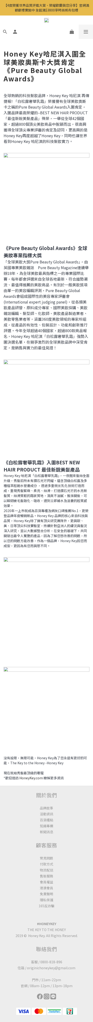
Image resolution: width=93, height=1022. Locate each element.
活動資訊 (46, 814)
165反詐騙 (46, 905)
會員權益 (46, 882)
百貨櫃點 (46, 820)
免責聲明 (46, 893)
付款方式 (46, 864)
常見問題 (46, 858)
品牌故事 (46, 808)
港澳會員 (46, 888)
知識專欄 (46, 825)
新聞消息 (46, 831)
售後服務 (46, 876)
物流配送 (46, 870)
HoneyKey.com (31, 778)
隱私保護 (46, 899)
